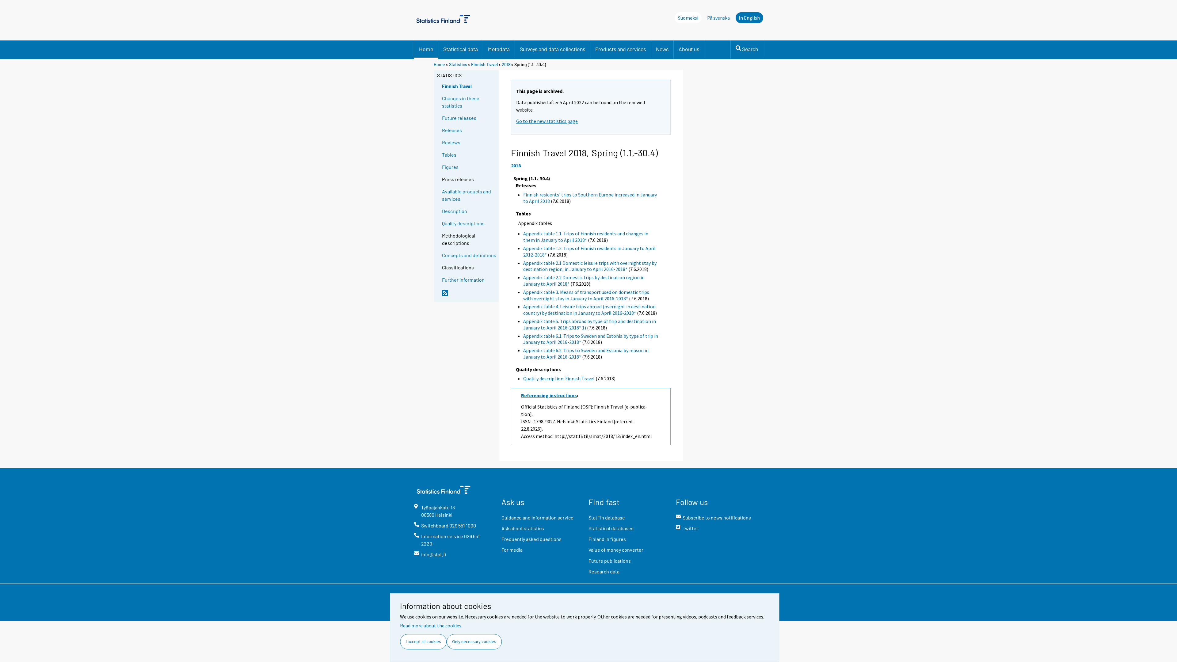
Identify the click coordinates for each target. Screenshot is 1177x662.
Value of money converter (615, 550)
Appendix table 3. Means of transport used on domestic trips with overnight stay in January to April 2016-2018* (586, 295)
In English (749, 18)
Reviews (451, 142)
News (662, 49)
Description (454, 211)
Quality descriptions (463, 223)
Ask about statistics (522, 528)
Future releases (459, 118)
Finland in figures (607, 539)
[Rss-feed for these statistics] (469, 295)
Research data (603, 571)
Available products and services (466, 195)
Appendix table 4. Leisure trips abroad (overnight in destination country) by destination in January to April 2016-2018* (589, 309)
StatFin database (606, 517)
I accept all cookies (423, 641)
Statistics (458, 64)
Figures (450, 167)
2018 (506, 64)
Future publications (609, 561)
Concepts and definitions (469, 255)
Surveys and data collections (552, 49)
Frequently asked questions (531, 539)
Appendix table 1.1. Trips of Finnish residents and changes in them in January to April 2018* (585, 236)
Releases (452, 130)
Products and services (620, 49)
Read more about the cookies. (431, 625)
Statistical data (460, 49)
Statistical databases (611, 528)
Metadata (499, 49)
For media (512, 550)
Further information (463, 280)
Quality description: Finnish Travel (559, 378)
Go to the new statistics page (547, 121)
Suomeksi (688, 18)
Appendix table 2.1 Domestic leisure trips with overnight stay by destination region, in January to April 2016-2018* (590, 266)
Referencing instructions (549, 395)
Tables (449, 155)
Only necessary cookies (474, 641)
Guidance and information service (537, 517)
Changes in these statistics (460, 101)
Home (426, 49)
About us (689, 49)
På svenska (718, 18)
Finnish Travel (484, 64)
